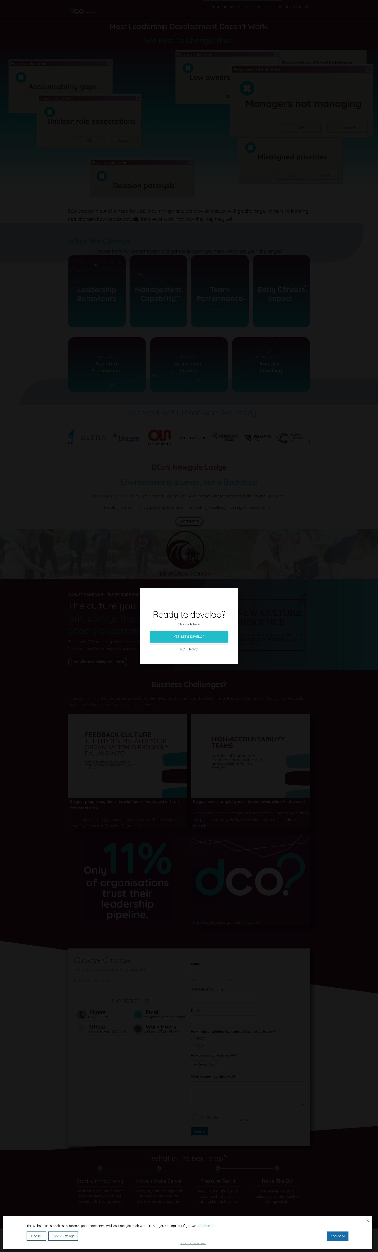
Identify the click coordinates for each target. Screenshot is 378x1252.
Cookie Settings (63, 1236)
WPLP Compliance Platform (193, 1243)
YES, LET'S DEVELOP (189, 637)
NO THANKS (189, 649)
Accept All (338, 1236)
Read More (207, 1226)
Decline (36, 1236)
